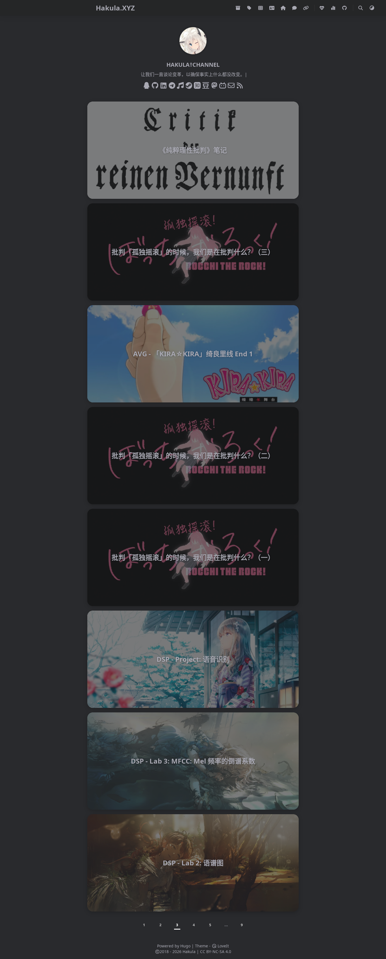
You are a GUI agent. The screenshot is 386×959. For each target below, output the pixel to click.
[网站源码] (345, 8)
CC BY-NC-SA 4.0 (215, 951)
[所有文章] (238, 8)
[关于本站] (283, 8)
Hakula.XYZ (115, 7)
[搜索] (360, 8)
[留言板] (295, 8)
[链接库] (306, 8)
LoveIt (222, 946)
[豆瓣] (205, 84)
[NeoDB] (214, 84)
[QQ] (146, 84)
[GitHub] (155, 84)
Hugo (185, 946)
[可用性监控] (322, 8)
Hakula (189, 951)
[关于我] (272, 8)
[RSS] (239, 84)
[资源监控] (333, 8)
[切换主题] (372, 8)
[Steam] (189, 84)
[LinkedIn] (163, 84)
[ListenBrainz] (180, 84)
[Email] (231, 84)
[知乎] (197, 84)
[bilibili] (222, 84)
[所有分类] (261, 8)
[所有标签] (249, 8)
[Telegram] (172, 84)
